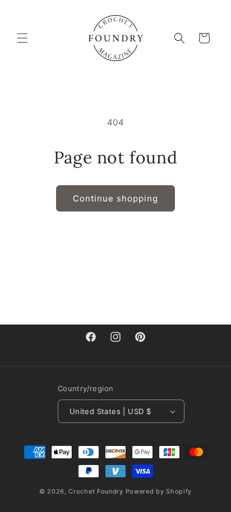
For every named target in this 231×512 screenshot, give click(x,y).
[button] (22, 38)
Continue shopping (115, 198)
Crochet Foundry (95, 491)
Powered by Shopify (159, 491)
